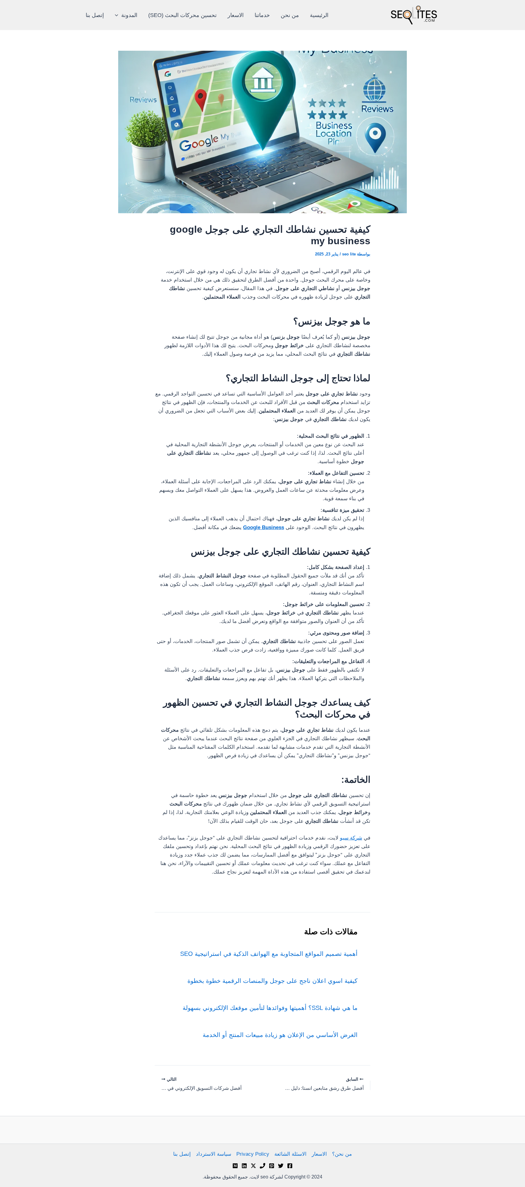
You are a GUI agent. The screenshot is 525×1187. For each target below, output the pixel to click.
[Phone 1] (262, 1165)
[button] (118, 15)
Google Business (263, 527)
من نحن (290, 15)
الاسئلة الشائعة (290, 1154)
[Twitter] (280, 1165)
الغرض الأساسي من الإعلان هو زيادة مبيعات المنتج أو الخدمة (280, 1034)
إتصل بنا (95, 15)
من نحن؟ (342, 1154)
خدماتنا (262, 15)
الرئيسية (319, 15)
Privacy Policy (252, 1154)
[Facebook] (290, 1165)
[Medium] (235, 1165)
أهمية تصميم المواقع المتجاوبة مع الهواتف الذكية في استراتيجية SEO (269, 953)
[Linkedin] (244, 1165)
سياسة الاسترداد (213, 1154)
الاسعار (236, 15)
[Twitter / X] (253, 1165)
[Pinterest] (271, 1165)
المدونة (129, 15)
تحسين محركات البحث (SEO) (182, 15)
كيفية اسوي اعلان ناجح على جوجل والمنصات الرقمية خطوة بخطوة (272, 980)
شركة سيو (351, 838)
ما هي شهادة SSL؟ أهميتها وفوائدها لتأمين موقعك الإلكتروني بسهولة (270, 1007)
